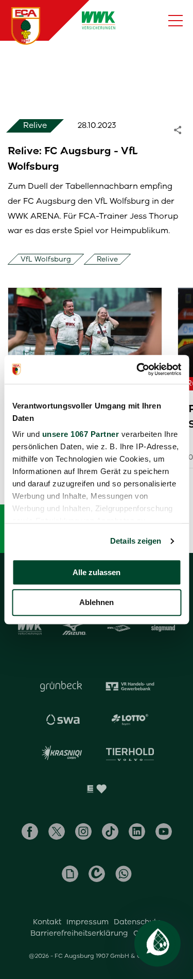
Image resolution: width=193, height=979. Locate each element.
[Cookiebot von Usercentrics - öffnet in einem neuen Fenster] (137, 369)
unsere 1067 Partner (80, 434)
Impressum (87, 921)
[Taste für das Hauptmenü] (175, 20)
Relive (107, 259)
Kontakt (47, 921)
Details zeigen (135, 540)
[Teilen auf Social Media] (182, 129)
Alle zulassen (96, 572)
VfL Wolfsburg (46, 259)
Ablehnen (96, 602)
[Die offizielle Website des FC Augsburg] (26, 26)
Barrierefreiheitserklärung (79, 933)
